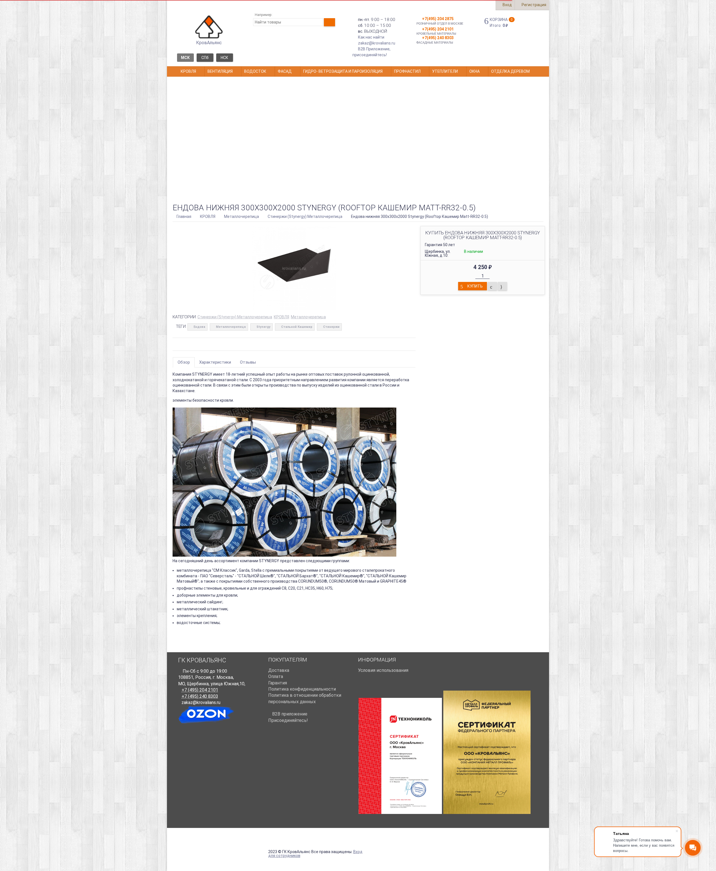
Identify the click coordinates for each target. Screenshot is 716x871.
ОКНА (474, 71)
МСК (185, 57)
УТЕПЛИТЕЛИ (445, 71)
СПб (205, 57)
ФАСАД (285, 71)
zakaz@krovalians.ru (376, 43)
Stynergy (263, 327)
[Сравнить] (492, 286)
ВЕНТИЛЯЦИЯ (220, 71)
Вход (507, 5)
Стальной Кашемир (296, 327)
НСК (224, 57)
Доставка (278, 670)
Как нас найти (371, 37)
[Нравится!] (502, 286)
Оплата (275, 676)
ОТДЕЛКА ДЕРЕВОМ (510, 71)
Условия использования (383, 670)
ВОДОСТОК (255, 71)
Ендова (199, 327)
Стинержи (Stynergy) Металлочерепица (234, 317)
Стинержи (331, 327)
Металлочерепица (308, 317)
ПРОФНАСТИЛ (407, 71)
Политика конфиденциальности (302, 689)
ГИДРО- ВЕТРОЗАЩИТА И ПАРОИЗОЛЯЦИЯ (343, 71)
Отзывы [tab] (248, 362)
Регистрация (533, 5)
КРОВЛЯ (188, 71)
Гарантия (277, 683)
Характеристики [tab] (215, 362)
